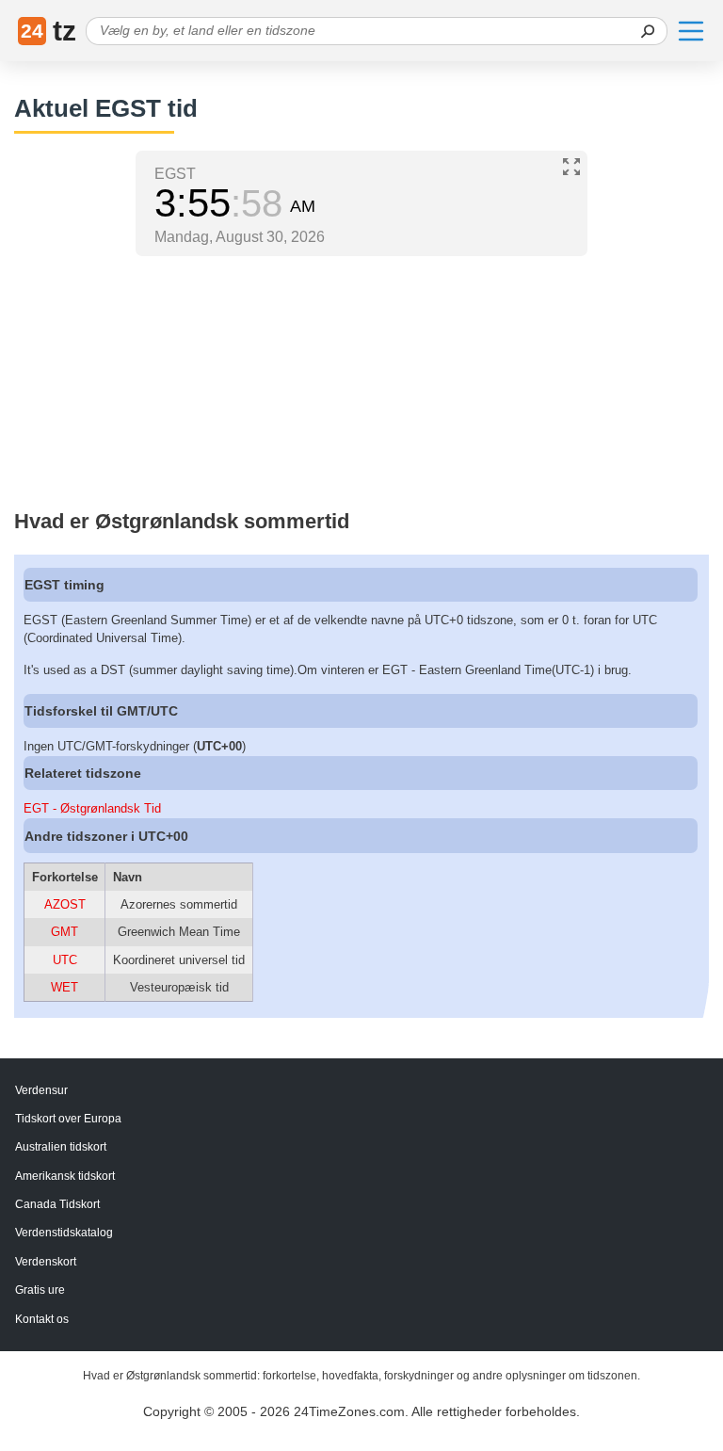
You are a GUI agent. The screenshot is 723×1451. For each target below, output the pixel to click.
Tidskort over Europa (68, 1118)
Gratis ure (40, 1290)
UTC (65, 960)
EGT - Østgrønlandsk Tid (92, 808)
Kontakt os (42, 1319)
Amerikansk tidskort (65, 1176)
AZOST (65, 904)
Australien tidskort (60, 1146)
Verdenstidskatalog (64, 1232)
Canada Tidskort (57, 1204)
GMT (64, 932)
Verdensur (41, 1090)
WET (64, 987)
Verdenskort (45, 1261)
